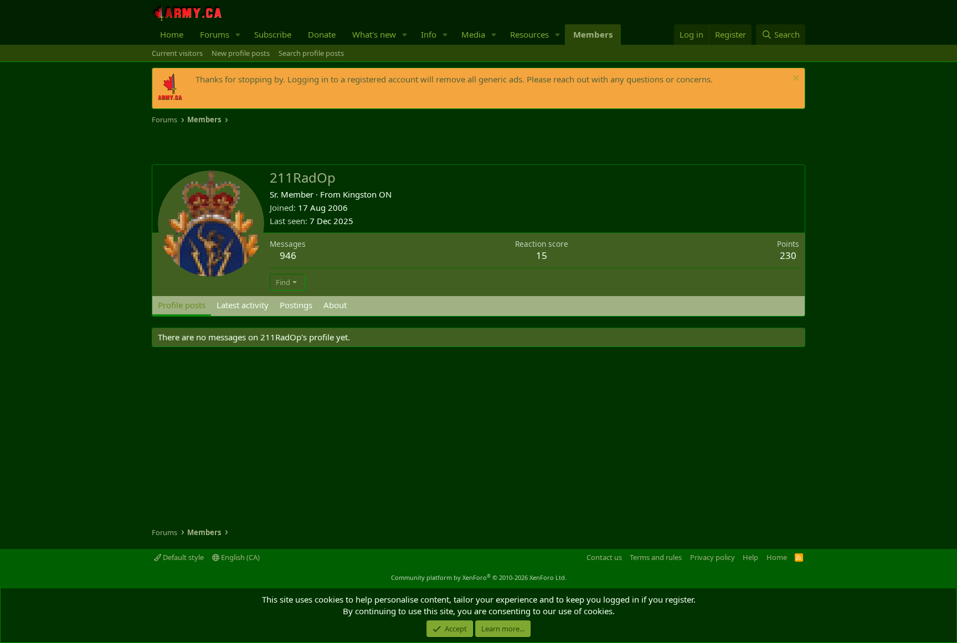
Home (171, 34)
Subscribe (272, 34)
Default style (182, 557)
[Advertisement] (281, 145)
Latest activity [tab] (243, 304)
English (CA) (239, 557)
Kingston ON (367, 194)
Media (473, 34)
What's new (374, 34)
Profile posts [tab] (181, 304)
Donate (322, 34)
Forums (214, 34)
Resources (529, 34)
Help (750, 557)
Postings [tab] (296, 304)
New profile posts (241, 53)
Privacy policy (712, 557)
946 (288, 255)
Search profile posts (311, 53)
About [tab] (335, 304)
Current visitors (177, 53)
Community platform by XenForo (479, 577)
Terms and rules (656, 557)
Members (593, 34)
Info (428, 34)
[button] (238, 34)
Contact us (604, 557)
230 (788, 255)
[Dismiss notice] (794, 79)
